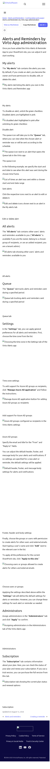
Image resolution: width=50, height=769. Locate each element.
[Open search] (25, 4)
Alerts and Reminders (16, 18)
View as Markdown (11, 25)
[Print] (4, 35)
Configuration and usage (34, 18)
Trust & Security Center (34, 743)
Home (4, 18)
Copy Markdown (29, 25)
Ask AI (6, 30)
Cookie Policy (23, 738)
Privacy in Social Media (13, 743)
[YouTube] (24, 749)
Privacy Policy (10, 738)
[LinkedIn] (19, 749)
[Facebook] (28, 749)
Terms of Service (37, 738)
